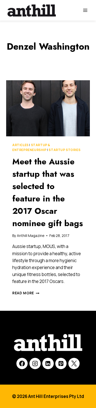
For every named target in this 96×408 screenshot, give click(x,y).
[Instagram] (35, 363)
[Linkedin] (48, 363)
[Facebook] (22, 363)
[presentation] (48, 108)
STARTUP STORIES (64, 150)
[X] (74, 363)
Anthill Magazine (30, 235)
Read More (25, 293)
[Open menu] (85, 10)
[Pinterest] (61, 363)
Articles (20, 145)
